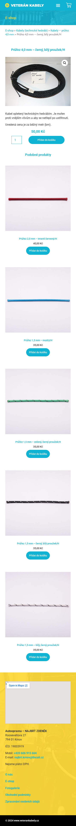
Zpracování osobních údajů (22, 801)
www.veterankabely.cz (26, 820)
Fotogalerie (12, 788)
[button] (58, 5)
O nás (9, 774)
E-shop (9, 30)
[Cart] (68, 5)
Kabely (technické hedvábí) (32, 30)
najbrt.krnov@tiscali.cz (29, 757)
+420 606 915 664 (25, 753)
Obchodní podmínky (18, 794)
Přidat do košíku (46, 140)
